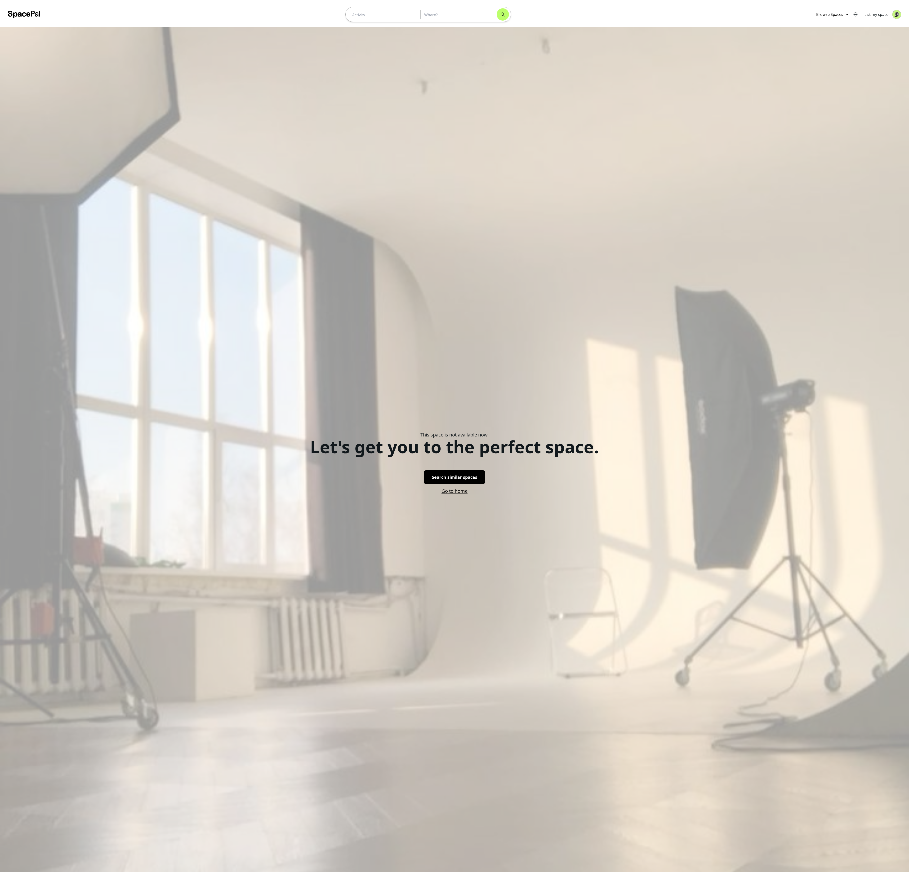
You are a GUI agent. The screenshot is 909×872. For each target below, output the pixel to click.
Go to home (454, 491)
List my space (876, 14)
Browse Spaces (829, 14)
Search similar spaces (454, 477)
